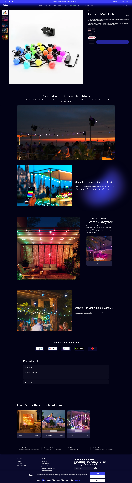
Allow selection (97, 476)
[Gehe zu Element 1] (5, 18)
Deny (97, 480)
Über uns (19, 461)
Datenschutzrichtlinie (46, 461)
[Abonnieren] (95, 468)
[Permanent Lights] (53, 421)
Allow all (97, 473)
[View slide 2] (99, 267)
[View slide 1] (98, 267)
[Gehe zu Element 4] (5, 37)
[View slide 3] (100, 267)
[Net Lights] (20, 274)
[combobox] (116, 1)
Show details (77, 480)
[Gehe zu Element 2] (5, 24)
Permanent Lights (48, 435)
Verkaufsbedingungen (46, 465)
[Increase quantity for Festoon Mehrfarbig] (94, 41)
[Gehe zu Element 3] (5, 30)
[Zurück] (50, 1)
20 (89, 29)
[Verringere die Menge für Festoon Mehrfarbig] (89, 41)
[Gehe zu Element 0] (5, 12)
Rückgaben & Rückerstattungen (48, 468)
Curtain (20, 435)
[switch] (53, 480)
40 (93, 29)
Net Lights (71, 435)
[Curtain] (50, 254)
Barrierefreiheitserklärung (47, 470)
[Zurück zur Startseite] (88, 10)
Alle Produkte (99, 10)
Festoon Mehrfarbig (93, 263)
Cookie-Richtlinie (45, 463)
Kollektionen (93, 10)
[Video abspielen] (66, 132)
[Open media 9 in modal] (46, 47)
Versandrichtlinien (45, 466)
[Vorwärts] (75, 1)
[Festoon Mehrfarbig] (50, 232)
